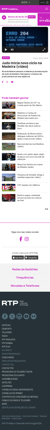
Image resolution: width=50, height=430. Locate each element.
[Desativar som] (10, 427)
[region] (25, 215)
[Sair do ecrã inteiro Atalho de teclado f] (46, 427)
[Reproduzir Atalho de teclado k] (4, 427)
